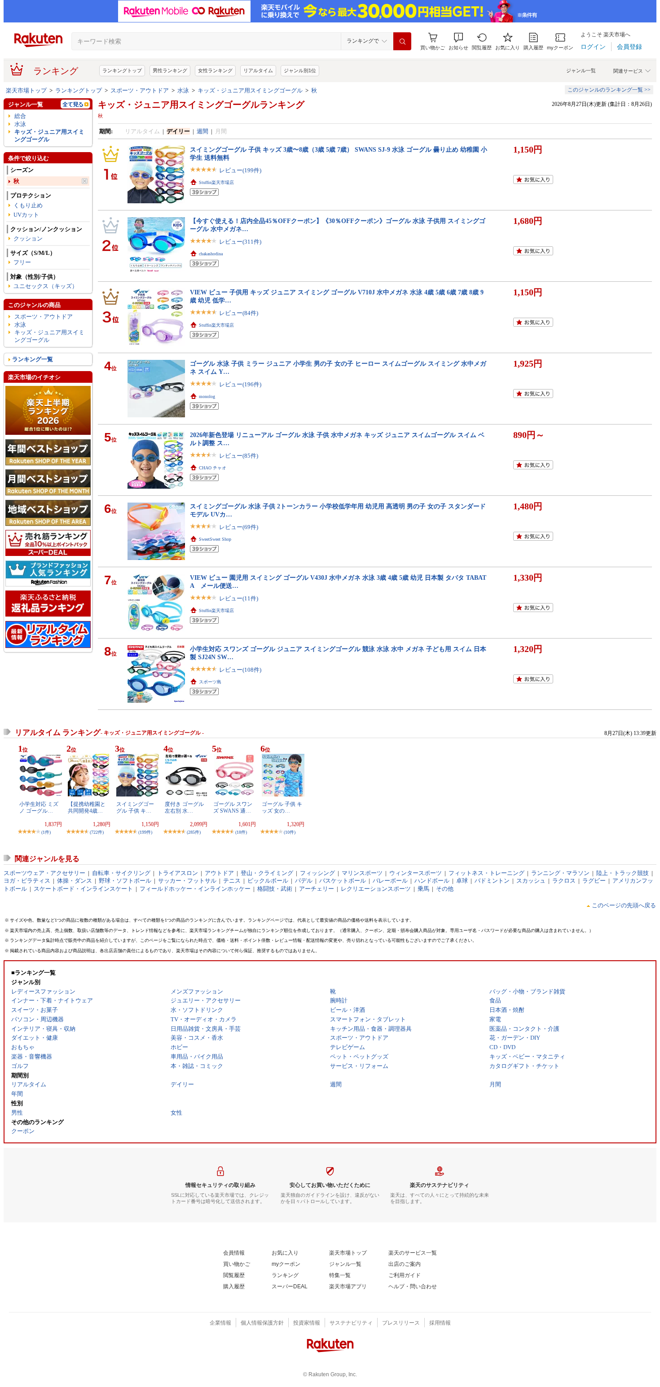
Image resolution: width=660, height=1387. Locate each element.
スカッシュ (531, 880)
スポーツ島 (210, 681)
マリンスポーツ (362, 873)
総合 (20, 116)
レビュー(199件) (240, 170)
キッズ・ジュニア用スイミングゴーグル (250, 90)
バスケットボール (342, 880)
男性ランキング (170, 70)
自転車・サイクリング (121, 873)
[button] (458, 41)
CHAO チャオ (212, 467)
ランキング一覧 (32, 359)
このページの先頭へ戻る (624, 905)
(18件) (241, 832)
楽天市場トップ (26, 90)
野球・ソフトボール (125, 880)
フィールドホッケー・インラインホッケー (195, 888)
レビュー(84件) (238, 313)
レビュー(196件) (240, 384)
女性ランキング (215, 70)
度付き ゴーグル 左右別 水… (184, 807)
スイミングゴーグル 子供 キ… (135, 807)
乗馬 (423, 888)
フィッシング (317, 873)
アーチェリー (316, 888)
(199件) (145, 832)
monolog (207, 396)
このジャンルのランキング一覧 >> (609, 90)
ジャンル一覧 (581, 70)
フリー (22, 262)
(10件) (289, 832)
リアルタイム (258, 70)
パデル (303, 880)
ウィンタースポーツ (415, 873)
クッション (28, 238)
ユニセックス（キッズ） (45, 286)
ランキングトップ (122, 70)
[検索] (402, 41)
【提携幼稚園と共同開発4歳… (87, 807)
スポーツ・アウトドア (139, 90)
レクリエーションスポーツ (376, 888)
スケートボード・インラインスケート (83, 888)
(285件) (194, 832)
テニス (232, 880)
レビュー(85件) (238, 455)
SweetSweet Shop (215, 539)
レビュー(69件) (238, 527)
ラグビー (594, 880)
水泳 (183, 90)
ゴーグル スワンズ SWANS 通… (232, 807)
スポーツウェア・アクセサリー (44, 873)
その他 (444, 888)
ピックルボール (267, 880)
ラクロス (564, 880)
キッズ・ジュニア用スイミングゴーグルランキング (201, 104)
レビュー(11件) (238, 598)
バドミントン (492, 880)
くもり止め (28, 205)
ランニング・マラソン (560, 873)
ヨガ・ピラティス (27, 880)
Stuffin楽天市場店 (216, 182)
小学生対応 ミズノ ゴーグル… (38, 807)
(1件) (46, 832)
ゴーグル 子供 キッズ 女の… (282, 807)
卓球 (462, 880)
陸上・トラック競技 (622, 873)
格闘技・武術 (274, 888)
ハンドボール (431, 880)
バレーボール (390, 880)
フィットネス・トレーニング (486, 873)
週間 (202, 131)
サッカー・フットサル (187, 880)
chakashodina (211, 253)
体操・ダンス (74, 880)
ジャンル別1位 (300, 70)
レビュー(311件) (240, 241)
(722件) (97, 832)
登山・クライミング (267, 873)
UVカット (26, 214)
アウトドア (219, 873)
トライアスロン (177, 873)
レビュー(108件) (240, 669)
